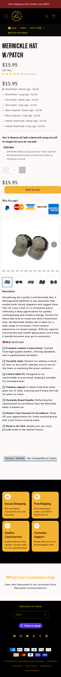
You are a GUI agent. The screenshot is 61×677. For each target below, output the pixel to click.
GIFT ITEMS (36, 28)
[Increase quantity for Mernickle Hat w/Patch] (22, 170)
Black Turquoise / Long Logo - (22, 115)
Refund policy (52, 661)
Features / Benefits (15, 458)
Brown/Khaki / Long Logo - (21, 94)
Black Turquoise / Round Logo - (23, 110)
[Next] (54, 244)
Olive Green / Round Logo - (21, 99)
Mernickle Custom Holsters (20, 661)
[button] (6, 16)
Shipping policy (46, 666)
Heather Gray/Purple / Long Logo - (25, 126)
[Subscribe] (44, 614)
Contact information (32, 670)
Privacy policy (17, 666)
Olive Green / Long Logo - (21, 105)
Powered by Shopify (37, 661)
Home (14, 28)
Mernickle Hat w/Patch (18, 32)
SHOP (23, 28)
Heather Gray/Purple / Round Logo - (25, 120)
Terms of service (31, 666)
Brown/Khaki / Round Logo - (22, 89)
